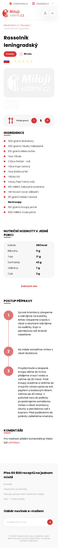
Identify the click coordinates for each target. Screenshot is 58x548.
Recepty (25, 25)
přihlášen (14, 442)
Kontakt (8, 484)
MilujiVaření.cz (11, 25)
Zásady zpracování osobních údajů (24, 494)
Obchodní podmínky (15, 489)
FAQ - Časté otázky (14, 499)
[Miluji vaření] (13, 13)
